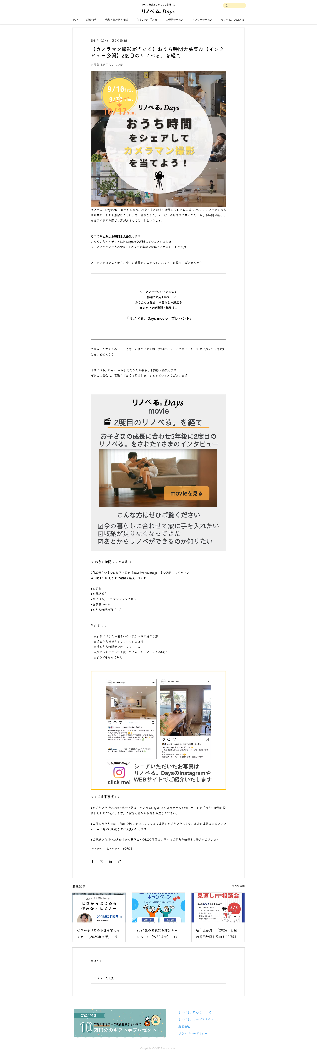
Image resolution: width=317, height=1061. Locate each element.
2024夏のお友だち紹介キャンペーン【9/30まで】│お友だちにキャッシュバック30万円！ (158, 934)
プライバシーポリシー (193, 1033)
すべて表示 (238, 885)
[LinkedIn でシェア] (110, 861)
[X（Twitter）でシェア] (101, 861)
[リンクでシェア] (119, 861)
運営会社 (184, 1026)
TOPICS (127, 848)
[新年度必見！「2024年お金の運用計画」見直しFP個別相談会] (218, 907)
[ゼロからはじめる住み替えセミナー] (98, 907)
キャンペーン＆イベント (105, 848)
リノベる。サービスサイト (196, 1019)
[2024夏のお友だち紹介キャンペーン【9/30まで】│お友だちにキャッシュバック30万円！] (158, 907)
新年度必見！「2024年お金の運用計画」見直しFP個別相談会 (217, 934)
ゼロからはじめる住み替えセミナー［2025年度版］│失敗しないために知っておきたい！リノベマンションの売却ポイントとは (98, 934)
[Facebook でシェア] (92, 861)
